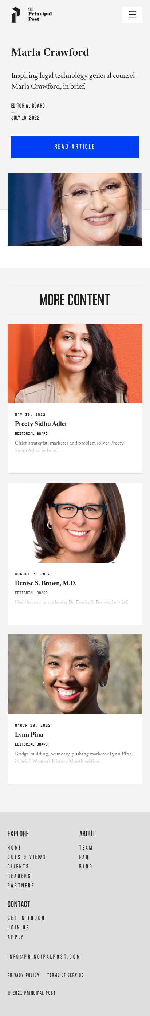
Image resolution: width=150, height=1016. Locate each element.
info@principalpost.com (44, 957)
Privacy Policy (24, 975)
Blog (86, 867)
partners (21, 886)
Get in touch (27, 918)
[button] (132, 15)
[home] (30, 15)
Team (86, 848)
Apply (16, 937)
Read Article (75, 147)
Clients (19, 867)
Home (15, 848)
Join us (19, 928)
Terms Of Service (65, 975)
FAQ (84, 857)
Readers (20, 876)
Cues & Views (27, 857)
